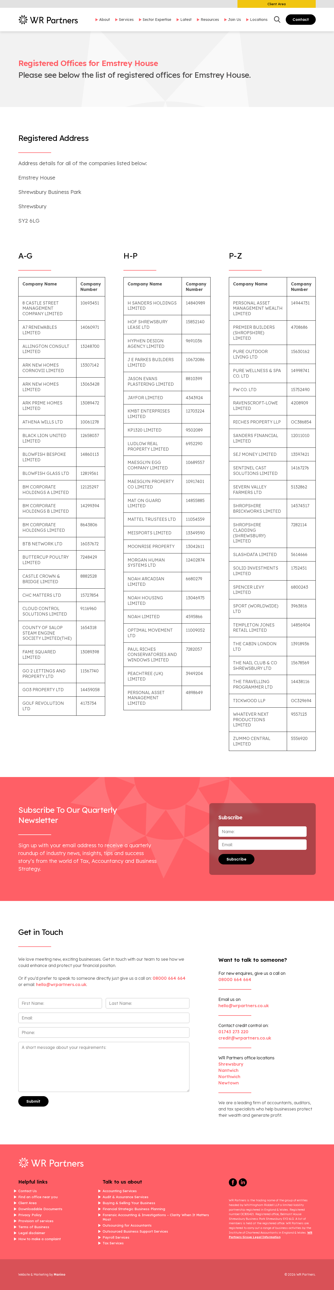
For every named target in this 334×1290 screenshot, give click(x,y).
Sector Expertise (157, 19)
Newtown (228, 1082)
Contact (301, 19)
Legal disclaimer (31, 1233)
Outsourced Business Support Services (135, 1231)
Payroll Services (116, 1237)
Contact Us (27, 1191)
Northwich (229, 1076)
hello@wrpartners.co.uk (243, 1005)
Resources (210, 19)
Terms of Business (33, 1227)
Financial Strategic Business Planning (134, 1209)
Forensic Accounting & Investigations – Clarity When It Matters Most (156, 1217)
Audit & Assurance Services (125, 1197)
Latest (186, 19)
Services (126, 19)
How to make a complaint (39, 1239)
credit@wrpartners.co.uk (244, 1038)
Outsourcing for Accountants (127, 1225)
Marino (59, 1274)
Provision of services (35, 1221)
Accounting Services (120, 1191)
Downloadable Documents (40, 1209)
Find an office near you (38, 1197)
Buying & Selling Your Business (129, 1203)
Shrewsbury (230, 1064)
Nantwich (228, 1070)
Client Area (276, 4)
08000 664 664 (169, 978)
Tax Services (113, 1243)
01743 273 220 (233, 1031)
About (104, 19)
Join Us (234, 19)
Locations (258, 19)
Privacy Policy (30, 1215)
